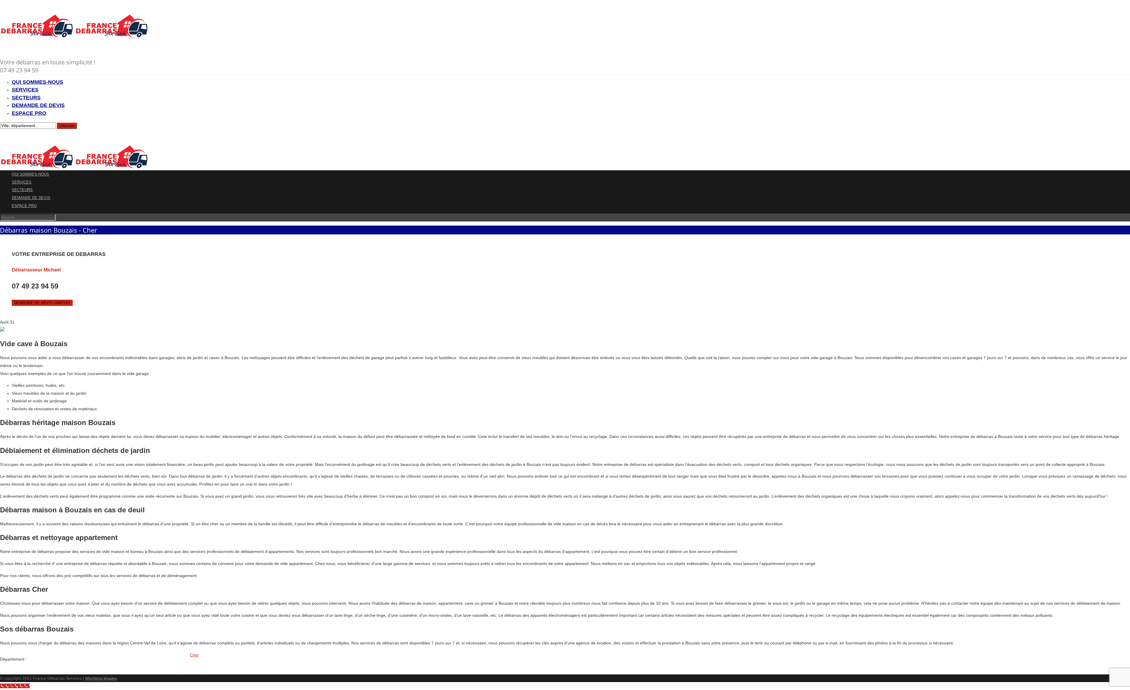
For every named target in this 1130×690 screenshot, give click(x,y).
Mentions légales (101, 678)
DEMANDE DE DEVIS (38, 105)
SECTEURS (26, 98)
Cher (194, 655)
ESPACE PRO (29, 113)
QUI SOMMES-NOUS (37, 82)
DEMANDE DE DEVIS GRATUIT (42, 303)
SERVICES (25, 90)
